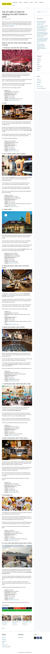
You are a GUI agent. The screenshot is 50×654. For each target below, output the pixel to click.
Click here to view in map (14, 100)
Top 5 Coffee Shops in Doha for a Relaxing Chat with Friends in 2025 (6, 622)
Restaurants (15, 2)
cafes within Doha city (11, 24)
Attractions (41, 2)
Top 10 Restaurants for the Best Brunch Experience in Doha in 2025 (16, 622)
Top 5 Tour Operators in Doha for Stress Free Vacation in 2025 (41, 23)
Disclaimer (39, 82)
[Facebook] (38, 638)
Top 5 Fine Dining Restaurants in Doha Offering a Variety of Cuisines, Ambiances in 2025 (41, 47)
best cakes (13, 415)
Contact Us (39, 80)
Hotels (36, 2)
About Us (39, 79)
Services (31, 2)
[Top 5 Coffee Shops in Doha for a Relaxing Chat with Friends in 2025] (6, 618)
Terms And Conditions (41, 88)
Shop (14, 5)
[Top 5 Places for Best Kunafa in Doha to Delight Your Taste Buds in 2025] (27, 618)
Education (26, 2)
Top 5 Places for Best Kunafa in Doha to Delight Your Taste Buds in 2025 (26, 622)
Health (20, 2)
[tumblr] (41, 638)
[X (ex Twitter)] (35, 638)
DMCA (38, 84)
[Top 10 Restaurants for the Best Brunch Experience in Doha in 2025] (16, 618)
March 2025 (20, 637)
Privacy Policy (39, 86)
